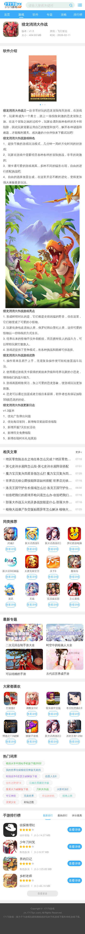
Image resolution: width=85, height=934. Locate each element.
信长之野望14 (13, 782)
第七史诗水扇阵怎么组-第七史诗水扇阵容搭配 (37, 466)
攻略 (64, 14)
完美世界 (29, 795)
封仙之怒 (29, 802)
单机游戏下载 (73, 916)
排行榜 (78, 14)
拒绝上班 (67, 795)
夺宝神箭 (11, 795)
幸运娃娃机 (48, 795)
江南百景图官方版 (39, 782)
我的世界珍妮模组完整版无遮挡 (23, 769)
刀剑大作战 (42, 789)
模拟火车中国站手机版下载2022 (23, 763)
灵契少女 (11, 802)
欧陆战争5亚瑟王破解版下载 (21, 776)
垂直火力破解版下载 (17, 789)
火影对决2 (62, 789)
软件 (35, 14)
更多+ (79, 451)
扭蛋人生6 (51, 776)
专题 (49, 14)
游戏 (21, 14)
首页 (7, 14)
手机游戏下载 (57, 916)
